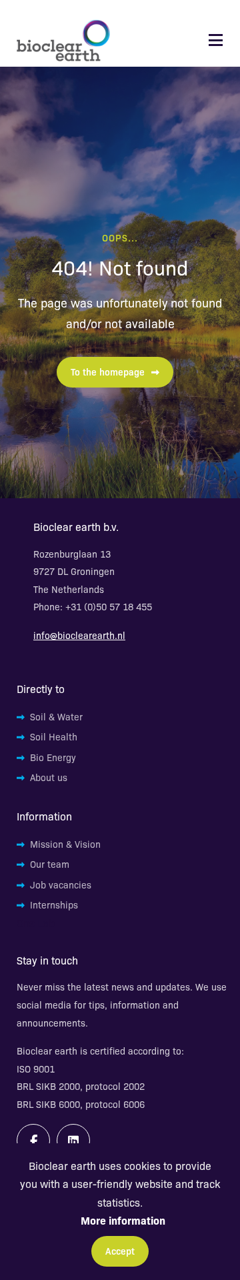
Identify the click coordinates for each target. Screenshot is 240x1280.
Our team (49, 864)
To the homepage (108, 372)
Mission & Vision (65, 844)
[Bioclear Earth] (63, 40)
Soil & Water (56, 716)
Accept (120, 1251)
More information (123, 1220)
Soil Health (53, 736)
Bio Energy (53, 757)
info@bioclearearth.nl (79, 635)
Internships (54, 904)
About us (48, 777)
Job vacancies (60, 884)
